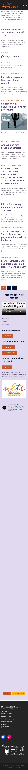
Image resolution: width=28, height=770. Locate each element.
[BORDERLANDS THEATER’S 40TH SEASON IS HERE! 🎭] (14, 433)
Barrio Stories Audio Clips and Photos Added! (11, 80)
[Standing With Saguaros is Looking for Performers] (14, 121)
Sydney (18, 767)
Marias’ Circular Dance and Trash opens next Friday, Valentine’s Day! (13, 263)
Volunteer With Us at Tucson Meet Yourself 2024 (12, 32)
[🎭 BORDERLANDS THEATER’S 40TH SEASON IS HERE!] (14, 531)
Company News (15, 73)
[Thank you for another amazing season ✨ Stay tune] (14, 684)
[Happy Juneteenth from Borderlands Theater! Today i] (14, 656)
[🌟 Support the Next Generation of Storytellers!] (14, 447)
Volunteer (5, 321)
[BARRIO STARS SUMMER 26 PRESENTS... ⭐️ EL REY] (14, 642)
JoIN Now (8, 336)
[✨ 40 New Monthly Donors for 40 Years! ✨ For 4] (14, 517)
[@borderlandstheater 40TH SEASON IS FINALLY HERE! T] (14, 545)
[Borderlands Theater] (9, 5)
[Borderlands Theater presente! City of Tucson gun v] (14, 628)
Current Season (17, 26)
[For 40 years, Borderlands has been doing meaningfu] (14, 419)
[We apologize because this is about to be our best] (14, 572)
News (12, 52)
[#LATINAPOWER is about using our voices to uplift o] (14, 614)
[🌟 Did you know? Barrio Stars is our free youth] (14, 461)
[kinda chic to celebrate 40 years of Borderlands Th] (14, 489)
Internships (5, 324)
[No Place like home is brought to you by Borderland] (14, 670)
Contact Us (5, 318)
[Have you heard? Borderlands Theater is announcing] (14, 600)
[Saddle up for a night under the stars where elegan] (14, 503)
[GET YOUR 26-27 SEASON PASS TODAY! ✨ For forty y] (14, 586)
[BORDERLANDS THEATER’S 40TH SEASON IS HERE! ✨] (14, 475)
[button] (23, 5)
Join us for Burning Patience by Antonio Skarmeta (12, 207)
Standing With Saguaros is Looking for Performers (13, 106)
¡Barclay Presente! (10, 56)
